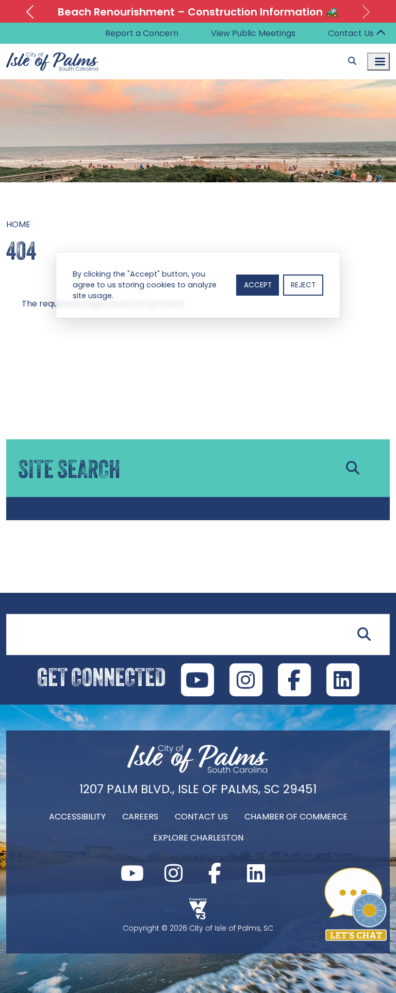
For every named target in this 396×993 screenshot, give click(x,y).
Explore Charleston (198, 838)
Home (18, 224)
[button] (29, 12)
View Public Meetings (253, 33)
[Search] (352, 61)
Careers (140, 817)
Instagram (173, 873)
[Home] (198, 771)
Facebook (214, 873)
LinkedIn (342, 679)
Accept (258, 285)
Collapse (380, 33)
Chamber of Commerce (296, 817)
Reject (303, 285)
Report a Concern (141, 33)
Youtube (132, 873)
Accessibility (77, 817)
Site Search (28, 608)
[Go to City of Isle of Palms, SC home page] (52, 50)
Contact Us (351, 33)
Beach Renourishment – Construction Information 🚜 (198, 12)
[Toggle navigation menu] (378, 62)
